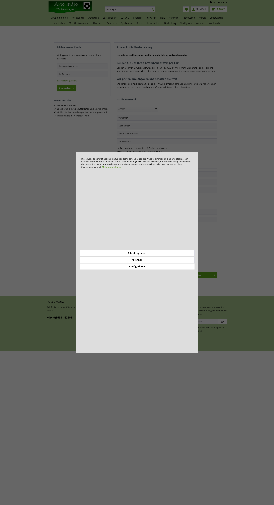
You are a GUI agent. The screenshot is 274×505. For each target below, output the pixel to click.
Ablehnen (137, 259)
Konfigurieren (137, 266)
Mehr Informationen (111, 167)
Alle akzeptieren (137, 253)
